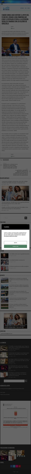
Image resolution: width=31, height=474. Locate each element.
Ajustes (15, 242)
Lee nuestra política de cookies (10, 236)
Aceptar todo (15, 246)
